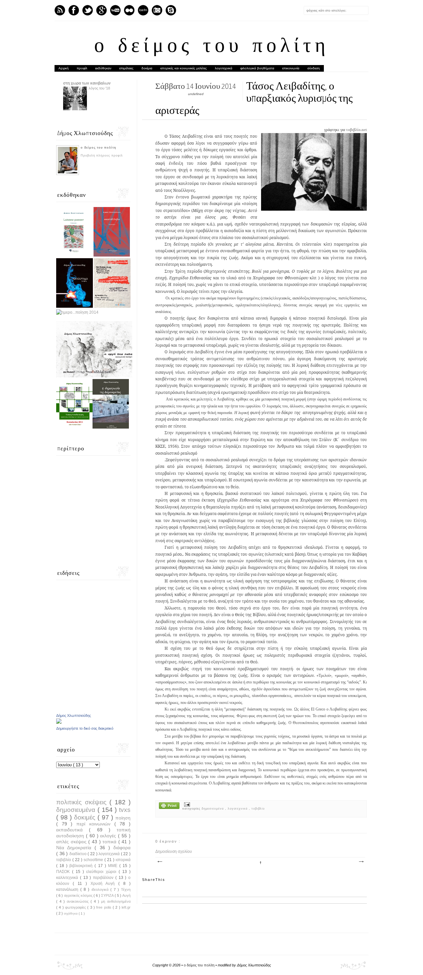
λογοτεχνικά (223, 68)
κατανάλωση (68, 889)
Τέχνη (126, 889)
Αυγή (126, 895)
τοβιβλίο (258, 808)
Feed (60, 10)
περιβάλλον (104, 877)
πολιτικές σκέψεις (82, 802)
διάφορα (122, 847)
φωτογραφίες (76, 907)
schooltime (94, 859)
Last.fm (143, 10)
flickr (129, 10)
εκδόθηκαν (103, 68)
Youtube (115, 10)
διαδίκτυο (78, 854)
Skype (171, 10)
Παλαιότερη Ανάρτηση (361, 861)
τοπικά (110, 841)
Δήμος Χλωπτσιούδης (73, 715)
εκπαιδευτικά (72, 829)
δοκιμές (85, 817)
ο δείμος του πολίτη (211, 47)
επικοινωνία (290, 68)
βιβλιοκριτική (82, 865)
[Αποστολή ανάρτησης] (186, 804)
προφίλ (82, 68)
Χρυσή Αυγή (105, 883)
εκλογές (109, 835)
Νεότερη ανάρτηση (159, 861)
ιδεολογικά (101, 889)
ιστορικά (123, 859)
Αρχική (63, 68)
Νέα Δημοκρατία (75, 847)
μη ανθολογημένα (116, 901)
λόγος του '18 (99, 88)
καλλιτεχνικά (68, 877)
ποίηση (123, 817)
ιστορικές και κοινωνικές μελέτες (183, 68)
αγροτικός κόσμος (79, 895)
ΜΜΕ (113, 865)
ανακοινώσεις (79, 901)
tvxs (125, 809)
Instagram (157, 10)
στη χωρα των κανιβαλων (87, 83)
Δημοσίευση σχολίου (173, 851)
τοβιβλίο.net (356, 129)
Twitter (87, 10)
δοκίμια (146, 68)
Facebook (73, 10)
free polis (104, 907)
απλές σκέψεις (72, 841)
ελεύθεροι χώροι (102, 871)
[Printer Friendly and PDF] (169, 806)
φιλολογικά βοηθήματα (257, 68)
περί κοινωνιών (95, 823)
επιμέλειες (126, 68)
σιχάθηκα (71, 913)
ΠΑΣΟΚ (64, 871)
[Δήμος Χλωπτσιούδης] (58, 722)
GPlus (101, 10)
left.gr (126, 907)
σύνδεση (313, 68)
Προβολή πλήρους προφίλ (102, 155)
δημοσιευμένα (213, 808)
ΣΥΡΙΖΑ (107, 895)
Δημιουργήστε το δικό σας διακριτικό (84, 728)
